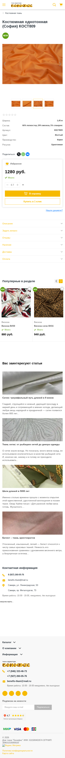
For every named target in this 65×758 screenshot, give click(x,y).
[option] (16, 314)
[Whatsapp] (24, 693)
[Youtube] (11, 693)
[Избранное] (30, 289)
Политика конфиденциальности (17, 751)
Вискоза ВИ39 (8, 326)
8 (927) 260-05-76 (16, 574)
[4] (12, 114)
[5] (15, 114)
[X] (19, 154)
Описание (7, 223)
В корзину (35, 193)
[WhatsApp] (23, 154)
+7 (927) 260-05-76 (17, 676)
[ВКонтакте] (28, 154)
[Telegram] (18, 693)
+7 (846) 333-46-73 (17, 671)
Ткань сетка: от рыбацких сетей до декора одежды (31, 444)
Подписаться (43, 707)
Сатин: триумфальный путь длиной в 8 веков (28, 397)
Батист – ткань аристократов (18, 538)
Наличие (6, 244)
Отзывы (6, 237)
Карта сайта (8, 753)
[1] (3, 114)
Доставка (7, 252)
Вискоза (5, 322)
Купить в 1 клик (33, 201)
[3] (9, 114)
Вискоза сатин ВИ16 (43, 326)
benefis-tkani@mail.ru (18, 580)
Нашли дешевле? (54, 210)
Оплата (6, 259)
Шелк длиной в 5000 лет (16, 491)
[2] (6, 114)
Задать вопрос (9, 230)
